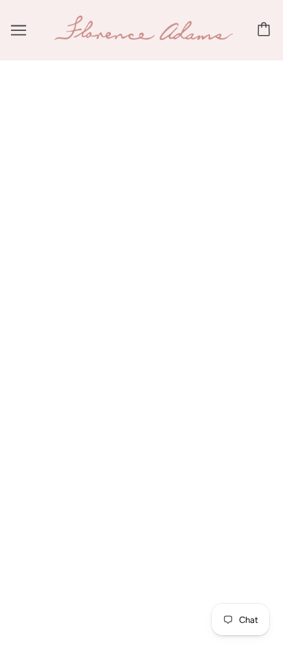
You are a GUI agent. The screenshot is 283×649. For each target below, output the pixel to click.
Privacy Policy (142, 336)
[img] (126, 201)
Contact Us (141, 274)
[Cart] (266, 30)
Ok (220, 472)
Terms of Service (141, 358)
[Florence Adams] (143, 38)
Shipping (141, 294)
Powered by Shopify (142, 619)
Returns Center (142, 316)
